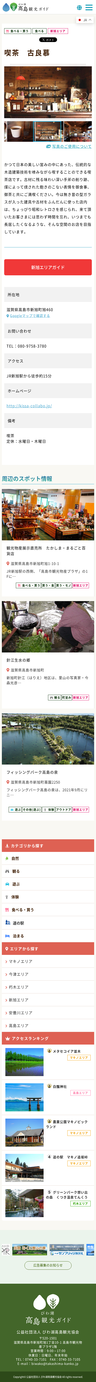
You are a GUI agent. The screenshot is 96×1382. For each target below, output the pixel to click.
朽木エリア (19, 987)
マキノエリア (21, 961)
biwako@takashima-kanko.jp (55, 1363)
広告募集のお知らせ (48, 1265)
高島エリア (19, 1025)
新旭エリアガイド (48, 267)
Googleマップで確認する (30, 315)
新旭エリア (19, 1000)
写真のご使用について (72, 146)
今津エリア (19, 974)
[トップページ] (25, 10)
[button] (20, 131)
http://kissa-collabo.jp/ (29, 405)
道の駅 (18, 923)
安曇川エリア (21, 1012)
